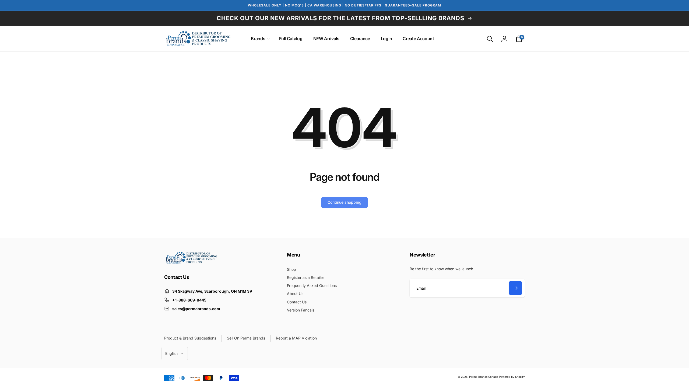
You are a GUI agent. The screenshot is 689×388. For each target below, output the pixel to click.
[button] (259, 39)
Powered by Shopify (512, 376)
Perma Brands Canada (483, 376)
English (171, 353)
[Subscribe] (515, 288)
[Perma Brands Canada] (191, 262)
